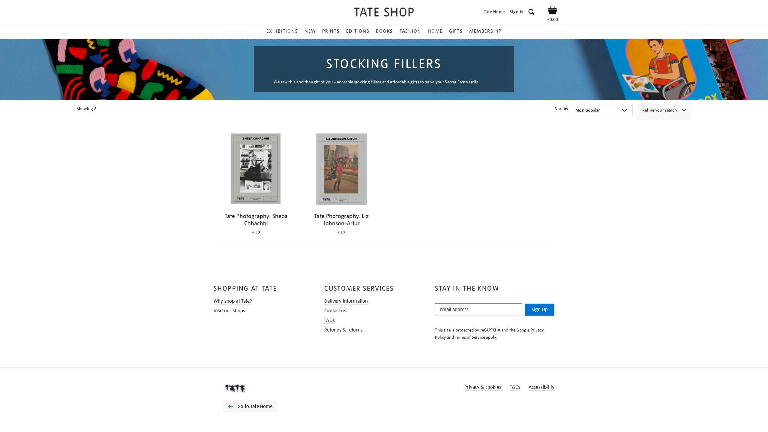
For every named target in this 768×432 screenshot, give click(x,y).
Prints (331, 31)
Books (384, 31)
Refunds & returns (343, 330)
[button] (531, 13)
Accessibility (541, 387)
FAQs (329, 320)
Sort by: (562, 108)
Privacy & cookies (482, 387)
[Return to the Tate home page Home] (384, 13)
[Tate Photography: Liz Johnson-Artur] (341, 170)
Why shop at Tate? (233, 301)
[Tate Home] (261, 388)
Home (435, 31)
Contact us (335, 311)
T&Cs (515, 387)
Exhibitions (282, 31)
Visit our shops (229, 311)
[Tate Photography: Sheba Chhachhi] (256, 170)
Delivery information (346, 301)
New (310, 31)
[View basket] (552, 11)
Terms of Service (470, 337)
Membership (485, 31)
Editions (357, 31)
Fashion (410, 31)
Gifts (456, 31)
